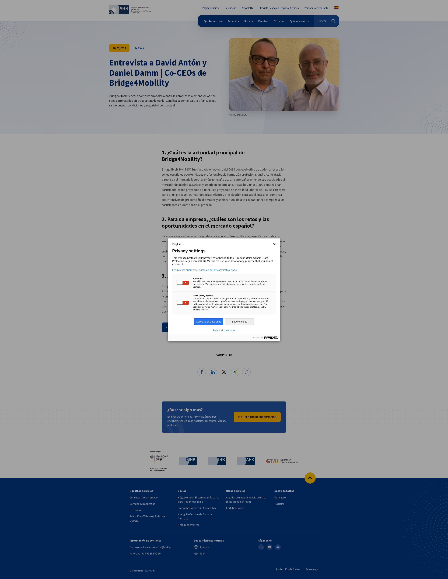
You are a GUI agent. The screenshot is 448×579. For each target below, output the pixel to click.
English (176, 243)
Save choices (239, 321)
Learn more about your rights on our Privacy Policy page (204, 270)
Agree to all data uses (208, 321)
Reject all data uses (224, 330)
